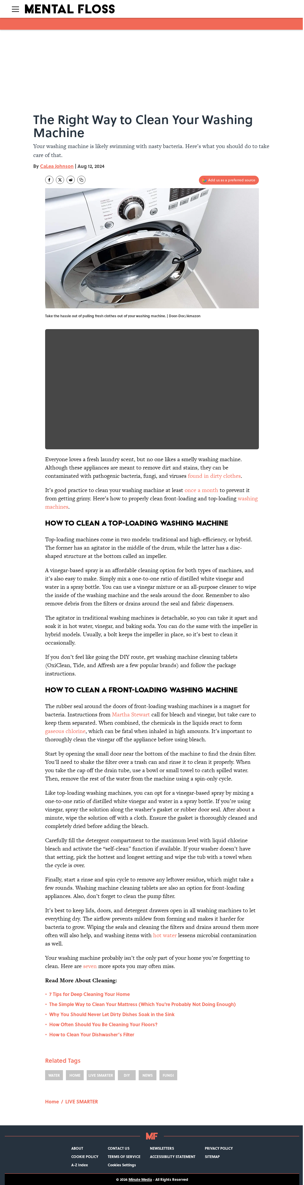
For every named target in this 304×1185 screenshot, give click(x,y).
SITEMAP (212, 1156)
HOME (74, 1075)
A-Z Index (79, 1164)
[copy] (81, 180)
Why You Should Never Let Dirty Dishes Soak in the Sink (112, 1014)
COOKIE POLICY (84, 1156)
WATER (54, 1075)
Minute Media (140, 1179)
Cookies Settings (122, 1164)
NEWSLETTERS (162, 1148)
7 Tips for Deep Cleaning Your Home (89, 994)
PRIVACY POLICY (219, 1148)
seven (90, 966)
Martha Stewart (131, 714)
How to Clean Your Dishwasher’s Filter (91, 1034)
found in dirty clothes (214, 476)
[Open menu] (15, 8)
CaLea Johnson (57, 166)
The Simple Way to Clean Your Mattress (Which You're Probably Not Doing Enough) (142, 1004)
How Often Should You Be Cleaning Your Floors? (103, 1024)
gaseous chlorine (65, 731)
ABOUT (77, 1148)
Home (52, 1101)
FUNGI (168, 1075)
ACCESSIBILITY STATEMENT (172, 1156)
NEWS (147, 1075)
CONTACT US (118, 1148)
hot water (165, 935)
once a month (201, 490)
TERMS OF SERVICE (124, 1156)
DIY (127, 1075)
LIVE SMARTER (100, 1075)
